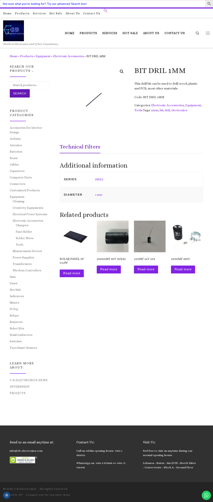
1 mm (98, 194)
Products (26, 56)
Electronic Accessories (68, 56)
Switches (16, 341)
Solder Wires (24, 238)
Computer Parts (21, 177)
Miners (14, 302)
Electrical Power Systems (30, 214)
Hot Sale (15, 289)
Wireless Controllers (27, 270)
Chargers (22, 225)
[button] (106, 11)
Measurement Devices (27, 251)
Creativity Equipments (28, 207)
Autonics (16, 145)
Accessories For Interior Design (26, 130)
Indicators (17, 296)
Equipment (43, 56)
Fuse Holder (24, 231)
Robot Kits (17, 328)
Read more (71, 273)
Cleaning (18, 201)
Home (13, 56)
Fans (13, 276)
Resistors (16, 322)
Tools (138, 110)
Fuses (13, 283)
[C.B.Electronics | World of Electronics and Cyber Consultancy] (13, 30)
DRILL (99, 179)
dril (167, 110)
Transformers (22, 264)
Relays (14, 315)
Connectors (17, 183)
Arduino (15, 138)
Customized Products (25, 190)
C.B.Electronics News (29, 380)
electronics (179, 110)
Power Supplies (23, 257)
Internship (20, 386)
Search (19, 93)
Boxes (14, 158)
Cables (14, 164)
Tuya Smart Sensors (23, 347)
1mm (154, 110)
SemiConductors (21, 334)
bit (161, 110)
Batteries (16, 151)
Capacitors (17, 171)
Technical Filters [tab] (80, 146)
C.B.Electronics (25, 488)
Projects (18, 393)
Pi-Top (14, 309)
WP (21, 494)
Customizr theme (60, 494)
